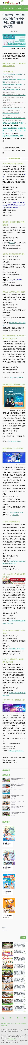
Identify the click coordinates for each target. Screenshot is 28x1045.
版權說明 (24, 1023)
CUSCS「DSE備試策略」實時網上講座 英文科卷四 (14, 130)
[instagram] (3, 1017)
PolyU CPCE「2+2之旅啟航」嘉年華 (13, 135)
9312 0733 (15, 515)
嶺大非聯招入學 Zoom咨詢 (16, 648)
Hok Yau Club (12, 1038)
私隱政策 (4, 1025)
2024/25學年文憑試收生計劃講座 (12, 74)
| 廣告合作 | (18, 1023)
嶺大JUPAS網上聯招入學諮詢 (11, 89)
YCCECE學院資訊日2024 (16, 512)
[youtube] (10, 1017)
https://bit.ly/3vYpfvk (16, 377)
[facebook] (17, 1017)
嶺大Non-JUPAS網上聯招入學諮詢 (13, 123)
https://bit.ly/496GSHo (16, 280)
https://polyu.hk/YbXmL (16, 750)
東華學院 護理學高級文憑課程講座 (12, 84)
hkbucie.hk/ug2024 (15, 441)
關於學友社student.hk (8, 1023)
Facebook (12, 243)
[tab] (4, 8)
